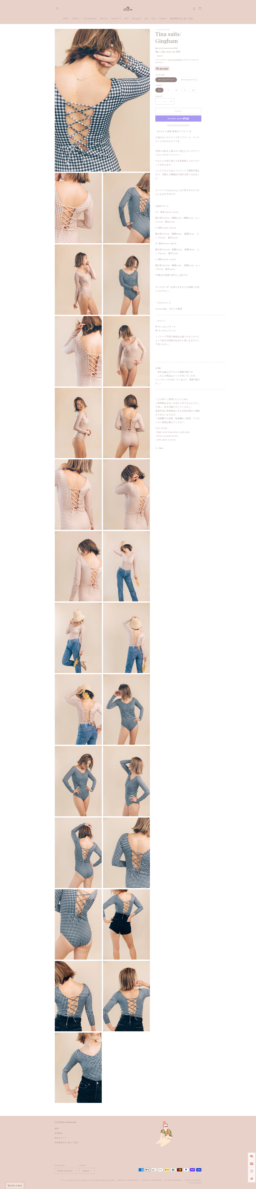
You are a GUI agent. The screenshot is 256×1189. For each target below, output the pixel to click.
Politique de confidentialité (152, 1180)
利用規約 (58, 1133)
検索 (57, 1128)
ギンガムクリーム (190, 80)
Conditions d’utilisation (173, 1180)
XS (160, 91)
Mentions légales (195, 1183)
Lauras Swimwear (73, 1180)
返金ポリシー (60, 1137)
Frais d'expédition (175, 60)
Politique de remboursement (128, 1180)
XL (195, 91)
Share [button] (161, 448)
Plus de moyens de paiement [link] (178, 125)
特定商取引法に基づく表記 (66, 1142)
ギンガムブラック (167, 80)
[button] (58, 8)
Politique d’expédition (193, 1180)
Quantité (159, 96)
